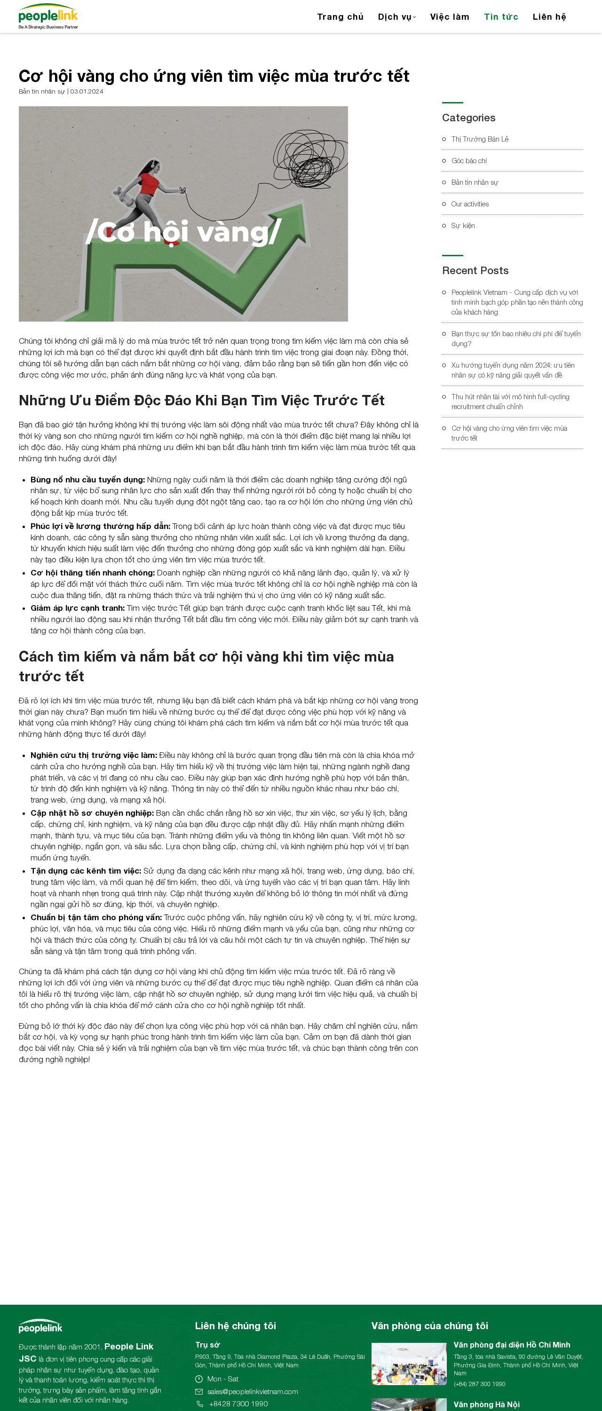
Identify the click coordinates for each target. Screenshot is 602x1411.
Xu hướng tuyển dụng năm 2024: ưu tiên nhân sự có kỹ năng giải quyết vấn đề (513, 370)
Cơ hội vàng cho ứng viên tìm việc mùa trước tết (509, 433)
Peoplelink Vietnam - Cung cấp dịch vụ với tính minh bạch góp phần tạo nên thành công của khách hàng (517, 302)
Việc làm (450, 16)
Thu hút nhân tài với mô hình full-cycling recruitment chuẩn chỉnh (511, 401)
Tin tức (501, 16)
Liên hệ (550, 16)
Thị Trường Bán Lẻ (480, 138)
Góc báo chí (469, 160)
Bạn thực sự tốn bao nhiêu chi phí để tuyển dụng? (516, 338)
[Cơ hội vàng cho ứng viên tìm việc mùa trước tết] (183, 214)
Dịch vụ (395, 16)
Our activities (470, 203)
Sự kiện (463, 225)
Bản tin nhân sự (475, 182)
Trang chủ (340, 16)
